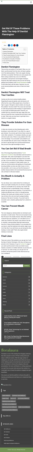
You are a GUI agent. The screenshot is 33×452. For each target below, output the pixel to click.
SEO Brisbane (7, 437)
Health (4, 292)
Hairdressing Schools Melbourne (9, 407)
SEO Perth (6, 434)
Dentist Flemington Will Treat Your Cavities (14, 53)
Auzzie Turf (13, 398)
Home (4, 298)
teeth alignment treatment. (25, 256)
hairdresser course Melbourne (18, 395)
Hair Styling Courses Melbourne (9, 404)
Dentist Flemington (8, 51)
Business (5, 276)
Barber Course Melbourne (24, 407)
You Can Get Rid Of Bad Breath (11, 57)
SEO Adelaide (7, 431)
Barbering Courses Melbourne (9, 401)
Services (5, 286)
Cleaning (5, 301)
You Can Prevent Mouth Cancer (11, 60)
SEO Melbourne (7, 429)
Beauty (4, 304)
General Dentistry (16, 256)
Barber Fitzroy (5, 398)
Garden (4, 295)
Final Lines (6, 62)
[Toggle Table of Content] (24, 49)
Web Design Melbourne (9, 440)
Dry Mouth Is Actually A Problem (11, 59)
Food (4, 289)
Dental (4, 280)
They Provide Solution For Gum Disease (13, 55)
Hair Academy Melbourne (23, 398)
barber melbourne (6, 395)
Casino (4, 283)
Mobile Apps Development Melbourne (11, 443)
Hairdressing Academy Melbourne (10, 409)
